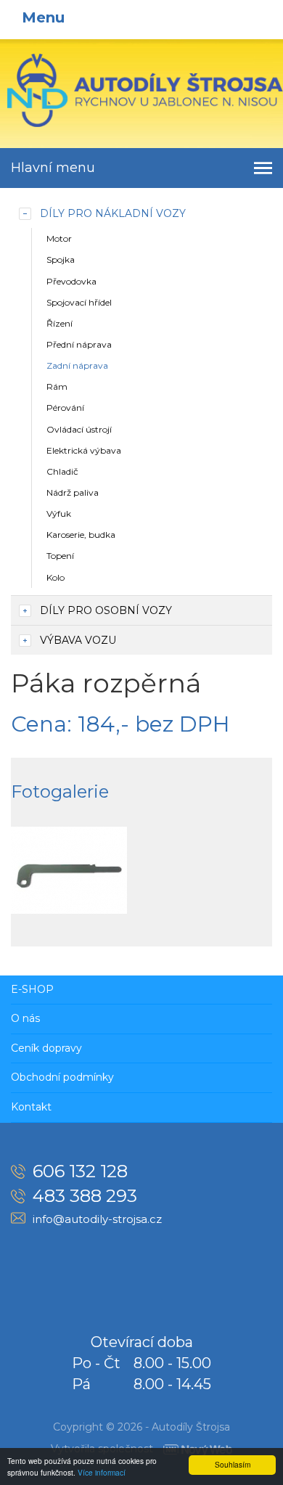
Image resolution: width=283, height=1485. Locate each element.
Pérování (65, 407)
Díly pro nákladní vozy (113, 213)
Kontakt (31, 1106)
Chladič (62, 471)
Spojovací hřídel (79, 302)
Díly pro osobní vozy (106, 610)
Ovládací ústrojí (79, 429)
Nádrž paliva (72, 492)
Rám (56, 386)
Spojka (60, 259)
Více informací (102, 1472)
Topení (60, 555)
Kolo (55, 577)
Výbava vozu (78, 640)
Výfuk (58, 513)
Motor (59, 238)
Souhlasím (232, 1464)
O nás (25, 1018)
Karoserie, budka (80, 534)
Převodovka (71, 281)
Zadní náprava (77, 365)
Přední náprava (79, 344)
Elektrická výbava (83, 450)
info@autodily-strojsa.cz (97, 1219)
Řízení (59, 323)
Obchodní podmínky (62, 1077)
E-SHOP (32, 989)
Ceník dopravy (46, 1048)
